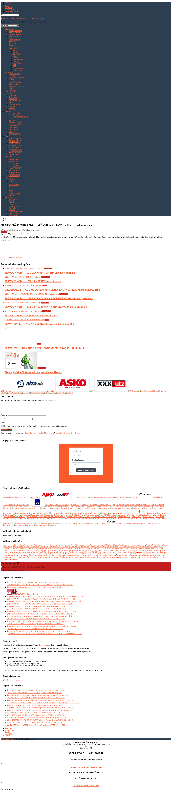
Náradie (11, 102)
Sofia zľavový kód (111, 547)
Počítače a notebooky (16, 77)
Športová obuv (14, 142)
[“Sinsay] (69, 523)
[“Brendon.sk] (89, 523)
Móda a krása (9, 29)
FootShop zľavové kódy (81, 545)
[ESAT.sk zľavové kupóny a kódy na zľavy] (127, 506)
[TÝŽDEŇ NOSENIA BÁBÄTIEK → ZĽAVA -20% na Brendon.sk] (30, 616)
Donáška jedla (14, 206)
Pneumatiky (13, 158)
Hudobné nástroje (15, 194)
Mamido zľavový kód (138, 556)
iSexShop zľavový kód (139, 554)
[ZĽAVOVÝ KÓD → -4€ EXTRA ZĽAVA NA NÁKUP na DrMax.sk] (30, 585)
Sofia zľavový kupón (25, 554)
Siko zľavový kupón (26, 556)
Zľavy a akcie (9, 9)
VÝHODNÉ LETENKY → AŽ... (56, 717)
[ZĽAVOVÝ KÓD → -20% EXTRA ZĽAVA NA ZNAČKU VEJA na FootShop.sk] (23, 302)
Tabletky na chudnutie (20, 117)
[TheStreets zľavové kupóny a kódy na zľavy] (63, 505)
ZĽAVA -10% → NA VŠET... (54, 624)
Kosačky (12, 108)
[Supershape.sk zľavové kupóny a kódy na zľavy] (67, 515)
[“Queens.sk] (120, 523)
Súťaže (7, 732)
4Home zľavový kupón (119, 552)
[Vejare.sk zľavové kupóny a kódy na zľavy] (160, 506)
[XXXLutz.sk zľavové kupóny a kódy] (63, 497)
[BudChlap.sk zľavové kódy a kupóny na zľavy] (29, 506)
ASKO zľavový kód (142, 547)
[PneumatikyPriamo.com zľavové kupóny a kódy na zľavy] (44, 518)
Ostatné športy (14, 154)
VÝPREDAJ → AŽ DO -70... (53, 629)
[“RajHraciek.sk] (78, 523)
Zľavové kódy (9, 6)
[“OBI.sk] (62, 523)
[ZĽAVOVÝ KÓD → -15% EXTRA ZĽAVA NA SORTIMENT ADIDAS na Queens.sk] (32, 294)
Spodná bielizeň (14, 36)
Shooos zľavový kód (61, 557)
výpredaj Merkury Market (63, 545)
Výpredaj (4, 232)
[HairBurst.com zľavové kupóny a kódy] (158, 497)
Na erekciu (12, 131)
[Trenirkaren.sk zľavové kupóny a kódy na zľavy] (132, 515)
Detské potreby (14, 147)
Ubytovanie (13, 199)
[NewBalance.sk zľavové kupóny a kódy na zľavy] (148, 517)
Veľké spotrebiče (15, 81)
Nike (14, 65)
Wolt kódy (91, 552)
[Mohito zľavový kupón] (33, 393)
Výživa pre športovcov (16, 152)
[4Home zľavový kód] (46, 393)
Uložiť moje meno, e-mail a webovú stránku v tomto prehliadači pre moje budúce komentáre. (35, 426)
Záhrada (12, 109)
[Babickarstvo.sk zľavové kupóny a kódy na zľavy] (116, 506)
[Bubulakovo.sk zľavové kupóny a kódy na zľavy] (116, 508)
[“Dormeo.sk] (130, 523)
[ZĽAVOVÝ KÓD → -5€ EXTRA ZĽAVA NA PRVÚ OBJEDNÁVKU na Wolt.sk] (34, 634)
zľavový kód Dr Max (10, 552)
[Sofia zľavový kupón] (3, 393)
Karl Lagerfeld (18, 59)
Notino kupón (12, 554)
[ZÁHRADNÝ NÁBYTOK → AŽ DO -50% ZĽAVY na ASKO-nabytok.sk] (32, 621)
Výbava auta (13, 165)
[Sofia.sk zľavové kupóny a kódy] (74, 497)
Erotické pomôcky (15, 213)
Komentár (4, 415)
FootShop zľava (54, 547)
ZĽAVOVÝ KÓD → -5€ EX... (72, 634)
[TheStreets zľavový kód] (25, 393)
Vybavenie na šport (15, 145)
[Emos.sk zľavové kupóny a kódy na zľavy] (74, 518)
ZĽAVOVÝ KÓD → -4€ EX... (63, 585)
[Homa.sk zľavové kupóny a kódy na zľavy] (106, 518)
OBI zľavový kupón (153, 556)
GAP (14, 56)
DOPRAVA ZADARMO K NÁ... (51, 587)
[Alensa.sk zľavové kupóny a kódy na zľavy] (122, 515)
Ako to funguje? (10, 730)
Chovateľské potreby (16, 211)
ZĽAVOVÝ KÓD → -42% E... (68, 626)
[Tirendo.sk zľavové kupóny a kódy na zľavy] (19, 518)
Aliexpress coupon (60, 548)
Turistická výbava (15, 143)
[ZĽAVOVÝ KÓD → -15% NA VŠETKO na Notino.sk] (23, 277)
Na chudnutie (13, 126)
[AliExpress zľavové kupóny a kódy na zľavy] (51, 505)
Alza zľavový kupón (89, 548)
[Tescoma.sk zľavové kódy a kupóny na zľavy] (40, 506)
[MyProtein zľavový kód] (10, 393)
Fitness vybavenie (15, 149)
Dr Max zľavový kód (40, 554)
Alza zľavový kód (29, 550)
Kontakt (7, 735)
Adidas (15, 50)
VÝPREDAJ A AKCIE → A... (55, 619)
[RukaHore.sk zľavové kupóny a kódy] (101, 497)
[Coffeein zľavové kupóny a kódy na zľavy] (74, 505)
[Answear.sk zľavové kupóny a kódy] (8, 505)
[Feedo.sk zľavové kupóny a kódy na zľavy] (65, 513)
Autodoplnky (13, 170)
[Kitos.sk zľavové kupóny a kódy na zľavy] (47, 515)
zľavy (149, 557)
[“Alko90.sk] (52, 525)
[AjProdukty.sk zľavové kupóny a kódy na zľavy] (55, 513)
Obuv (11, 38)
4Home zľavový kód (138, 545)
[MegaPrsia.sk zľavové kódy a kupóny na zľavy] (117, 505)
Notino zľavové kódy (39, 552)
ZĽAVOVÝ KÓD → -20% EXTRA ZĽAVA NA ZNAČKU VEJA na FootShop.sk (46, 307)
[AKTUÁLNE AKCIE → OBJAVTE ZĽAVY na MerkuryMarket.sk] (29, 609)
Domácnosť (13, 95)
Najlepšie (8, 2)
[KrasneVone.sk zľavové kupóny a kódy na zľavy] (90, 515)
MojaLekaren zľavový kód (92, 556)
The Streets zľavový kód (156, 554)
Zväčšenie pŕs (18, 115)
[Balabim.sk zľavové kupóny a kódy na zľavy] (151, 513)
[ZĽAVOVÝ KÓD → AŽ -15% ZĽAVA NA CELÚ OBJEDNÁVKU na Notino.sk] (12, 594)
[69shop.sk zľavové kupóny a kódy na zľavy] (7, 515)
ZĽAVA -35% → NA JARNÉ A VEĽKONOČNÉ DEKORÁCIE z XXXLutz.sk (44, 348)
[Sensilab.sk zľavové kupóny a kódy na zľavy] (115, 518)
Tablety (11, 79)
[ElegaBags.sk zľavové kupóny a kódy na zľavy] (8, 518)
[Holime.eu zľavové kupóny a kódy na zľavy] (33, 513)
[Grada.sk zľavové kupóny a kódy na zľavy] (57, 518)
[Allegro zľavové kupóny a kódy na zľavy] (84, 505)
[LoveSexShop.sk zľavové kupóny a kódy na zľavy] (145, 515)
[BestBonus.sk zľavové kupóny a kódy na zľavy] (44, 517)
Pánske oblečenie (15, 32)
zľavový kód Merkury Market (12, 545)
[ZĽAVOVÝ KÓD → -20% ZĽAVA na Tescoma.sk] (23, 311)
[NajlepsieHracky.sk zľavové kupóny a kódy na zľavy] (57, 517)
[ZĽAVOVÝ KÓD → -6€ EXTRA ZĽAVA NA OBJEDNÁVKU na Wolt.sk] (1, 782)
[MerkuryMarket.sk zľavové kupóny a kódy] (10, 497)
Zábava (7, 177)
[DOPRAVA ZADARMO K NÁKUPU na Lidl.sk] (23, 587)
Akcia (45, 285)
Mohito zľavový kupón (10, 556)
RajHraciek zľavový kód (77, 557)
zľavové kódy (116, 557)
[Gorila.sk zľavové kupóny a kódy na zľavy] (104, 513)
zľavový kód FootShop (46, 545)
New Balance (17, 63)
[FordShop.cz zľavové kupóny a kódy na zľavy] (136, 517)
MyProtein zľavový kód (11, 548)
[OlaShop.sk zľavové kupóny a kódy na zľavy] (145, 518)
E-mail (3, 422)
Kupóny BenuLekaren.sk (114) (21, 234)
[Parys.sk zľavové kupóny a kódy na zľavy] (147, 508)
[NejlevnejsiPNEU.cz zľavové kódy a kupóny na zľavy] (31, 508)
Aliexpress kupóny (96, 545)
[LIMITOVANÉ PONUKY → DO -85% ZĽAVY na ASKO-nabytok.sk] (31, 614)
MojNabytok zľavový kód (44, 548)
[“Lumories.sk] (35, 523)
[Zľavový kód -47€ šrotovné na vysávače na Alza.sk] (21, 368)
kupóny (101, 557)
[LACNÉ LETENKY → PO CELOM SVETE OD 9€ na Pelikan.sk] (30, 720)
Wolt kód (72, 552)
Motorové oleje (14, 172)
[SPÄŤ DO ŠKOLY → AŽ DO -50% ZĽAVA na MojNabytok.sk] (29, 631)
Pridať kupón (9, 728)
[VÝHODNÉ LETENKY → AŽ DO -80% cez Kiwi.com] (26, 717)
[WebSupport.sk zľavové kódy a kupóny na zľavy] (17, 506)
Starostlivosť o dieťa (16, 134)
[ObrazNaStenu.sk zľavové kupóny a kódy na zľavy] (36, 515)
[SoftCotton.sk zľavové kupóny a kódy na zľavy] (157, 508)
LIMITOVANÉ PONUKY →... (65, 614)
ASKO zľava (63, 552)
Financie (12, 106)
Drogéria (12, 45)
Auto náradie (17, 167)
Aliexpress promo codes (128, 550)
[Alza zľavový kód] (30, 391)
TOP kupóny (9, 4)
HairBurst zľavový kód (74, 556)
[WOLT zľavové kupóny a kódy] (26, 505)
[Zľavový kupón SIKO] (52, 393)
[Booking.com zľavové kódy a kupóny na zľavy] (17, 508)
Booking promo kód (160, 550)
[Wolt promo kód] (92, 391)
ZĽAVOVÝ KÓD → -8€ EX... (64, 604)
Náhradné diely (14, 169)
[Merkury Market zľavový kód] (7, 391)
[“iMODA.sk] (29, 525)
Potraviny (12, 210)
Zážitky (11, 179)
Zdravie (7, 111)
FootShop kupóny (42, 550)
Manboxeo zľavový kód (73, 554)
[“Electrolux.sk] (19, 525)
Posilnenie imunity (15, 122)
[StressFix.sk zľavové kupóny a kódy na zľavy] (79, 515)
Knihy (11, 190)
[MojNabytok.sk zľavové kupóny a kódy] (23, 497)
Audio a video (14, 84)
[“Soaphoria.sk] (100, 523)
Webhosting (13, 215)
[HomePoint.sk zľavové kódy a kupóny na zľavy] (92, 508)
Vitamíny (12, 120)
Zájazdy (11, 201)
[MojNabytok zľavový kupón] (60, 393)
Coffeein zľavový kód (41, 556)
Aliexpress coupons (24, 552)
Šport (7, 136)
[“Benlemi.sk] (25, 523)
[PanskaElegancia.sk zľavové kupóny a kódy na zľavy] (74, 517)
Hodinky (12, 88)
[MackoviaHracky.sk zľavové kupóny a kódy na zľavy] (108, 517)
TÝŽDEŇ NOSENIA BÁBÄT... (63, 616)
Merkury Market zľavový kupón (157, 545)
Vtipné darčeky (14, 185)
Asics (15, 52)
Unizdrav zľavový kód (27, 548)
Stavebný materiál (15, 104)
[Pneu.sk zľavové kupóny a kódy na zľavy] (15, 515)
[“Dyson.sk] (111, 523)
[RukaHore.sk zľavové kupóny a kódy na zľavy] (43, 513)
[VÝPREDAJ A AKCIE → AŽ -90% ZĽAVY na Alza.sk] (26, 619)
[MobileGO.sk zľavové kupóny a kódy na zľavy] (137, 508)
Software (12, 90)
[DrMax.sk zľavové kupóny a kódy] (112, 497)
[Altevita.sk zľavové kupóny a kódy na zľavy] (24, 515)
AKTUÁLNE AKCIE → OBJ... (63, 609)
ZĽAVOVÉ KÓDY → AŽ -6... (74, 601)
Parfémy (12, 41)
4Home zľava (132, 552)
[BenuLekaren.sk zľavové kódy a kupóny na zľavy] (104, 505)
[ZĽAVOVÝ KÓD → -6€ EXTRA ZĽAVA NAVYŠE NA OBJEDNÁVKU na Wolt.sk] (35, 596)
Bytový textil (13, 99)
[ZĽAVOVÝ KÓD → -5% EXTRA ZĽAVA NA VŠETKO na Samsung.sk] (32, 611)
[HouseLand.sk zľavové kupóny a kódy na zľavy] (9, 517)
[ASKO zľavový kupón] (72, 391)
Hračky (11, 183)
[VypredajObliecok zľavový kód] (151, 391)
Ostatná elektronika (15, 83)
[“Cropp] (159, 523)
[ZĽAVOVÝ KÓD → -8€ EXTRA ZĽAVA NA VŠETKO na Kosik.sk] (30, 604)
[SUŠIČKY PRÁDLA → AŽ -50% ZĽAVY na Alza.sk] (25, 722)
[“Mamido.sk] (54, 523)
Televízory (12, 75)
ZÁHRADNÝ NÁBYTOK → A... (69, 621)
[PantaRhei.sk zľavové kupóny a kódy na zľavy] (75, 513)
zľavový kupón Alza (30, 545)
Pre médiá (8, 734)
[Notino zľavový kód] (40, 393)
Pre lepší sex (13, 129)
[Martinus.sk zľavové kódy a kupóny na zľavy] (44, 508)
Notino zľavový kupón (111, 550)
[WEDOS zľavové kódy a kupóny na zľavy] (59, 506)
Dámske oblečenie (15, 31)
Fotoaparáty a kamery (16, 86)
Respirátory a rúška (19, 124)
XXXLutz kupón (81, 552)
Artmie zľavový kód (32, 557)
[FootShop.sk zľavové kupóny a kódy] (35, 497)
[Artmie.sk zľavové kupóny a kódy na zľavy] (95, 513)
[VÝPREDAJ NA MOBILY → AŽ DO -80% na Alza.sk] (26, 713)
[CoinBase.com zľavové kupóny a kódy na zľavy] (9, 513)
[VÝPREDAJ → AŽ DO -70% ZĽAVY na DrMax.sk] (25, 629)
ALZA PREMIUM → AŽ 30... (56, 725)
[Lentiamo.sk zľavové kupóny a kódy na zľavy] (29, 518)
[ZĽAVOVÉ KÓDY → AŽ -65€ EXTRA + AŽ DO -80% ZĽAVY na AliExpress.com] (35, 601)
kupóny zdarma (140, 557)
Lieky (11, 118)
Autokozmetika (14, 161)
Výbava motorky (14, 176)
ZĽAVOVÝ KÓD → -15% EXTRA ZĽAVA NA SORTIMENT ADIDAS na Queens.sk (49, 298)
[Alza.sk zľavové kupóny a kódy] (145, 497)
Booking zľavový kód (15, 550)
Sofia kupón (53, 550)
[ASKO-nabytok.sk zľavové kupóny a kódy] (48, 497)
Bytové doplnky (14, 97)
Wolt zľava (64, 547)
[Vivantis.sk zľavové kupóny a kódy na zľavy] (162, 518)
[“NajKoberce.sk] (141, 523)
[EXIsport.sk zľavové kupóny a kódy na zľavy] (96, 517)
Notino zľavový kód (74, 548)
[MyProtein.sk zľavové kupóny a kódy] (121, 497)
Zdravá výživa (14, 133)
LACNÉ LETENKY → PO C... (64, 720)
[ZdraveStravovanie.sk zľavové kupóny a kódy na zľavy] (141, 513)
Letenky (11, 204)
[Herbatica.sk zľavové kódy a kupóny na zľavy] (104, 508)
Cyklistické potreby (15, 151)
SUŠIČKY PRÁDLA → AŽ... (54, 722)
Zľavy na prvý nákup (12, 11)
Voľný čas (8, 197)
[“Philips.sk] (45, 523)
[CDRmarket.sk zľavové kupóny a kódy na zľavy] (111, 515)
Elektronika (9, 72)
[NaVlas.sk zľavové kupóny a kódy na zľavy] (159, 517)
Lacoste (15, 61)
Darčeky (12, 181)
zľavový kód (155, 557)
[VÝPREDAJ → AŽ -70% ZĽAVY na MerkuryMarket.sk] (26, 582)
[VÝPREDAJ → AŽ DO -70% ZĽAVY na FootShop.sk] (26, 715)
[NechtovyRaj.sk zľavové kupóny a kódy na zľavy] (114, 513)
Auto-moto (8, 156)
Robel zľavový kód (123, 554)
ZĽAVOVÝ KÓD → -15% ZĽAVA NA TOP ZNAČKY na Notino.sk (40, 272)
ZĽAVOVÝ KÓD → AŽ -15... (28, 594)
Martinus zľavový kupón (57, 556)
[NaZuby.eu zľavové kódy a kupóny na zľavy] (72, 508)
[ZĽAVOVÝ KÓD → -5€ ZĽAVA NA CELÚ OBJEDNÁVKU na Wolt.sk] (31, 599)
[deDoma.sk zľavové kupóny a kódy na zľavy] (86, 513)
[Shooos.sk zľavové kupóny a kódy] (93, 505)
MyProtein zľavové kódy (56, 554)
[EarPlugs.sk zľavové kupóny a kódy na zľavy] (96, 518)
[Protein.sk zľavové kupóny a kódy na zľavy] (7, 508)
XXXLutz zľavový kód (40, 547)
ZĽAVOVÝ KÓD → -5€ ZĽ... (66, 599)
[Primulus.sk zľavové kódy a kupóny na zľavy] (92, 506)
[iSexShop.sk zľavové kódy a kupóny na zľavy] (55, 508)
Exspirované (49, 433)
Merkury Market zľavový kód (22, 547)
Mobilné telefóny (14, 74)
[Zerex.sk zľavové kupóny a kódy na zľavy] (154, 518)
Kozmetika (12, 43)
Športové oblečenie (15, 140)
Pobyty (11, 203)
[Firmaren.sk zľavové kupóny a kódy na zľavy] (127, 508)
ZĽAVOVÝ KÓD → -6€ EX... (74, 596)
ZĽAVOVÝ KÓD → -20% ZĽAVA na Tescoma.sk (31, 315)
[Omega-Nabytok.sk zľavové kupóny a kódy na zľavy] (128, 513)
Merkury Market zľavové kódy (79, 547)
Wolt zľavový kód (113, 548)
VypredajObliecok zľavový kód (148, 552)
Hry (10, 186)
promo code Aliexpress (67, 550)
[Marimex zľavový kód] (162, 391)
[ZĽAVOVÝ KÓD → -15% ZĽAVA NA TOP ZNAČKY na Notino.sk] (24, 268)
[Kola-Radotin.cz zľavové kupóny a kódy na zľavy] (84, 518)
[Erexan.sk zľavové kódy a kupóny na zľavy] (82, 508)
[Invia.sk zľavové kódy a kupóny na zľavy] (64, 508)
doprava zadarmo (128, 557)
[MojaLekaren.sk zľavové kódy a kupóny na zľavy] (157, 505)
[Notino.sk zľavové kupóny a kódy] (92, 497)
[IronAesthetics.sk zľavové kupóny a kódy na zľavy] (123, 517)
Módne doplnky (14, 40)
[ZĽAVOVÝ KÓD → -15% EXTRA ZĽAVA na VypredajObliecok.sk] (30, 606)
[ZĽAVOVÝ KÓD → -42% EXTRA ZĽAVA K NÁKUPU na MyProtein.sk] (32, 626)
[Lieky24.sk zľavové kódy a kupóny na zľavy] (50, 506)
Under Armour (18, 70)
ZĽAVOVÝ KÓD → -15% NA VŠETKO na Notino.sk (33, 281)
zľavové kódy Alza (155, 547)
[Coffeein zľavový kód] (69, 393)
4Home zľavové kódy (145, 550)
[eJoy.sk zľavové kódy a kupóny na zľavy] (82, 506)
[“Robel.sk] (16, 523)
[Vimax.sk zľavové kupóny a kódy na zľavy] (101, 515)
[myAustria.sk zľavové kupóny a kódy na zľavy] (136, 506)
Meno (3, 418)
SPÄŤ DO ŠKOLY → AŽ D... (61, 631)
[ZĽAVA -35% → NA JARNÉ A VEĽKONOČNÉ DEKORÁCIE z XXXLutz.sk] (21, 344)
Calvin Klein (17, 54)
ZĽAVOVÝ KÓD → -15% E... (64, 606)
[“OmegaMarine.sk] (41, 525)
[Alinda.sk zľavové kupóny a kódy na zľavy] (161, 513)
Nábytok (12, 93)
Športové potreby (15, 138)
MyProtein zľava (81, 550)
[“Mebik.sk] (152, 523)
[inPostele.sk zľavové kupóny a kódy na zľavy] (20, 517)
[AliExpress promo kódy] (133, 391)
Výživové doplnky (15, 113)
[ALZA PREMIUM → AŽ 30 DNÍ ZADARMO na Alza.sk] (26, 725)
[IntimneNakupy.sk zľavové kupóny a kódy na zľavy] (160, 515)
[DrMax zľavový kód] (18, 393)
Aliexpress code (53, 552)
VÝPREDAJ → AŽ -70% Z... (56, 582)
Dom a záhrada (10, 92)
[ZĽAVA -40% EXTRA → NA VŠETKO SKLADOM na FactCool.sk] (25, 320)
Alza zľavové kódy (143, 548)
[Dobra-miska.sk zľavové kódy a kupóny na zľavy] (103, 506)
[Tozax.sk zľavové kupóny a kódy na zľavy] (65, 518)
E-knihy (11, 195)
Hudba (11, 192)
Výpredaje (8, 8)
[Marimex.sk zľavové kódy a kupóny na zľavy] (128, 505)
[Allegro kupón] (141, 391)
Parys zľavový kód (46, 557)
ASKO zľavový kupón (111, 545)
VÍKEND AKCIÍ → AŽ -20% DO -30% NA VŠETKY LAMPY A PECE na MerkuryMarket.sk (53, 289)
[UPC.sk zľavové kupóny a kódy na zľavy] (123, 518)
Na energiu (13, 127)
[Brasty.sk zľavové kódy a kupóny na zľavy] (7, 506)
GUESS (15, 57)
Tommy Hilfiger (18, 68)
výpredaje (107, 557)
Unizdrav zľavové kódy (108, 554)
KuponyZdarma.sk (7, 739)
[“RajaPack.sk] (8, 525)
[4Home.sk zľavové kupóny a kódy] (83, 497)
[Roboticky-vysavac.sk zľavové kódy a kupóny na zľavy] (141, 505)
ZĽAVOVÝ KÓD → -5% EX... (67, 611)
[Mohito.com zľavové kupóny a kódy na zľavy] (132, 497)
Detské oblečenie (15, 34)
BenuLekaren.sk (30, 433)
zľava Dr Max (101, 548)
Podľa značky (13, 49)
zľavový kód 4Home (98, 547)
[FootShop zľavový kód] (51, 391)
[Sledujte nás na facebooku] (13, 680)
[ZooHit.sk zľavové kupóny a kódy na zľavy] (86, 517)
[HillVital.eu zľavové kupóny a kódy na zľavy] (56, 515)
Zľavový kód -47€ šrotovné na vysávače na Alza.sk (33, 372)
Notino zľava (7, 547)
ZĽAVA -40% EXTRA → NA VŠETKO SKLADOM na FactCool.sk (40, 324)
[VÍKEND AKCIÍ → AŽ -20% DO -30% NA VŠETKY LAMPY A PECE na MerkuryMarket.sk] (24, 285)
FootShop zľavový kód (127, 547)
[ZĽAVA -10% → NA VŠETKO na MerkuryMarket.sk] (25, 624)
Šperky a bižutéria (15, 47)
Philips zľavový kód (109, 556)
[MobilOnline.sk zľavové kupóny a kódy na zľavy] (32, 517)
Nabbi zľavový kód (18, 557)
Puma (15, 66)
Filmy (11, 188)
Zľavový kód (48, 268)
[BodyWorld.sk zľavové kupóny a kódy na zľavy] (133, 518)
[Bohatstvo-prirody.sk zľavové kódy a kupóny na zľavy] (71, 506)
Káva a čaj (12, 208)
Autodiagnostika (14, 174)
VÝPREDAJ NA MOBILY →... (55, 713)
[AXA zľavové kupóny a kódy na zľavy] (37, 505)
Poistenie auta (14, 160)
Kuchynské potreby (15, 100)
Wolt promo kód (124, 545)
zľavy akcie (16, 559)
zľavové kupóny (92, 557)
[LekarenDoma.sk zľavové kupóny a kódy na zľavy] (21, 513)
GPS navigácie (14, 163)
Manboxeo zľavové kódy (90, 554)
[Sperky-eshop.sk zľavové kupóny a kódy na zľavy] (149, 506)
